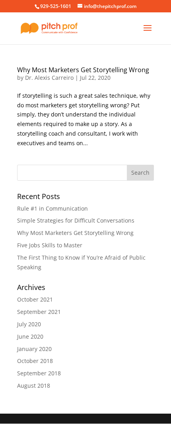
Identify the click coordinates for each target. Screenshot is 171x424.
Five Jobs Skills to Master (49, 245)
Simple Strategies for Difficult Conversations (75, 220)
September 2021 (39, 312)
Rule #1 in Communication (52, 208)
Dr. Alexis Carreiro (49, 77)
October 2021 (35, 299)
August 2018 (33, 385)
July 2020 (29, 324)
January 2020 (34, 349)
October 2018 (35, 361)
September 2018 (39, 373)
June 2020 (30, 336)
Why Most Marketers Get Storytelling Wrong (83, 69)
